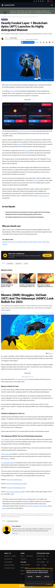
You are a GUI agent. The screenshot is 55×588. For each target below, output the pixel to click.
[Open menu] (52, 5)
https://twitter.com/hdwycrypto (14, 491)
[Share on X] (40, 42)
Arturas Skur (13, 38)
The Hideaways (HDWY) (21, 379)
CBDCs (38, 565)
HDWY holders (5, 454)
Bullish (30, 576)
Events (22, 556)
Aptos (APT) (10, 263)
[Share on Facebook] (43, 42)
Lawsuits (39, 559)
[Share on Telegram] (49, 42)
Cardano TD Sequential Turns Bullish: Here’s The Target (27, 286)
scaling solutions (42, 195)
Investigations (41, 556)
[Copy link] (52, 42)
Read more (15, 533)
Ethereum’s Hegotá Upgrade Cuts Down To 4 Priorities (45, 286)
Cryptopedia (29, 556)
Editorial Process (9, 565)
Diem (13, 169)
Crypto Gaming (41, 562)
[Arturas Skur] (2, 38)
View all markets (17, 104)
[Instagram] (42, 1)
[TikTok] (34, 1)
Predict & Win (47, 104)
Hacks (38, 568)
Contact (13, 556)
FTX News (44, 565)
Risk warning (24, 570)
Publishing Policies (9, 568)
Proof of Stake (22, 131)
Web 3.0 (45, 559)
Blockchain (18, 263)
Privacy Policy (43, 506)
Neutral (46, 576)
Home (2, 16)
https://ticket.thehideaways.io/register (16, 483)
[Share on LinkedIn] (46, 42)
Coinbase (36, 180)
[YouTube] (38, 1)
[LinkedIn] (40, 1)
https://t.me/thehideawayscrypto (16, 487)
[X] (45, 1)
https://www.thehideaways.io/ (14, 479)
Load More (27, 541)
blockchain (29, 131)
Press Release (4, 313)
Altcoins (5, 16)
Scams (43, 568)
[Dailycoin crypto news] (8, 5)
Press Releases (8, 562)
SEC (47, 556)
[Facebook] (36, 1)
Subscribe (47, 255)
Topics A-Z (23, 559)
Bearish (38, 576)
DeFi (47, 562)
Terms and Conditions (33, 506)
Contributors (8, 559)
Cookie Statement (25, 564)
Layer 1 (26, 263)
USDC (7, 458)
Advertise (7, 556)
